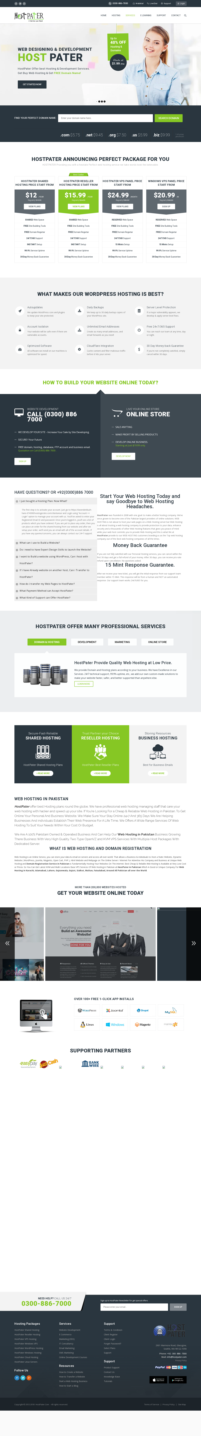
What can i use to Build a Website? (40, 542)
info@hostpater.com (177, 1357)
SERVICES (130, 15)
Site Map (182, 1404)
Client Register (111, 1334)
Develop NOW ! (123, 456)
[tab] (55, 501)
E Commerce (65, 1334)
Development (87, 642)
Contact (176, 15)
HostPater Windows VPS (26, 1343)
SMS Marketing (66, 1352)
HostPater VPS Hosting (25, 1339)
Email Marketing (66, 1348)
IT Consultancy (66, 1343)
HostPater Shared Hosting (26, 1330)
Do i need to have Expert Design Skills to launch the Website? (56, 549)
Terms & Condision (113, 1330)
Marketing (122, 642)
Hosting (116, 15)
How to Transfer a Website (72, 1376)
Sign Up (166, 206)
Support (167, 3)
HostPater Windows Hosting (27, 1352)
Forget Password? (112, 1343)
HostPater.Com (42, 1404)
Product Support (111, 1367)
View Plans (35, 206)
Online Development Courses (73, 1357)
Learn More (84, 684)
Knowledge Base (112, 1376)
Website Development (69, 1330)
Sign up (22, 461)
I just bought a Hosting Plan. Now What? (43, 501)
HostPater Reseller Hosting (27, 1334)
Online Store (157, 642)
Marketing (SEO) (67, 1339)
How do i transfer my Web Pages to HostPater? (47, 583)
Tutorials (108, 1381)
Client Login (109, 1339)
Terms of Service (152, 1404)
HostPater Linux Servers (25, 1361)
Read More (44, 773)
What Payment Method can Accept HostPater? (46, 590)
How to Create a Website (71, 1372)
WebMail (139, 3)
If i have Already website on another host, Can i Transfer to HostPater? (54, 574)
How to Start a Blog (68, 1385)
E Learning (145, 15)
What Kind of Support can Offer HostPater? (45, 597)
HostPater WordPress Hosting (28, 1348)
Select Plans (109, 1348)
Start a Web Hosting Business (73, 1381)
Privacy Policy (181, 1360)
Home (104, 15)
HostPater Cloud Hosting (26, 1357)
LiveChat (153, 3)
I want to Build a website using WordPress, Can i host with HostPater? (54, 560)
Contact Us (109, 1372)
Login (182, 3)
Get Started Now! (32, 84)
